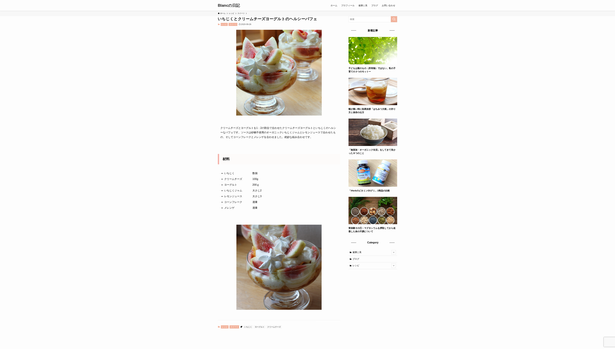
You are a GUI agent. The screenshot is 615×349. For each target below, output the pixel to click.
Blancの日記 (229, 5)
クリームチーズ (274, 327)
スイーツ (233, 24)
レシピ (224, 24)
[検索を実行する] (394, 19)
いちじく (248, 327)
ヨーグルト (259, 327)
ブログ (356, 259)
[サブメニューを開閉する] (393, 252)
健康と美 (357, 252)
